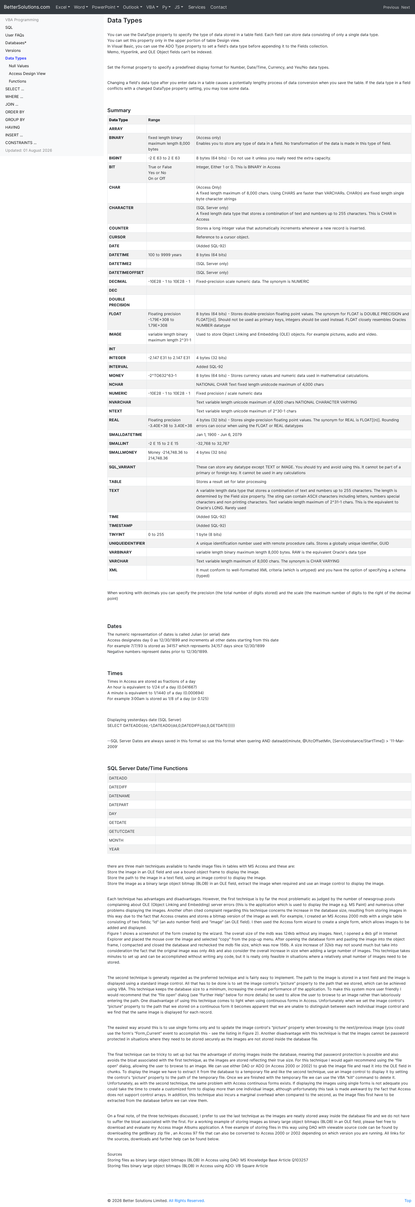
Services (196, 7)
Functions (17, 81)
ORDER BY (14, 111)
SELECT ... (14, 88)
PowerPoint (104, 7)
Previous (391, 7)
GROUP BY (15, 119)
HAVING (12, 127)
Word (79, 7)
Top (407, 1200)
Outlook (131, 7)
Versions (13, 50)
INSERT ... (14, 135)
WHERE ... (14, 96)
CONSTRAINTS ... (21, 142)
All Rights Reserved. (187, 1200)
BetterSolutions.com (27, 7)
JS (177, 7)
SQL (9, 27)
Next (405, 7)
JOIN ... (11, 104)
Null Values (19, 65)
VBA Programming (22, 19)
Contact (218, 7)
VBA (150, 7)
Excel (61, 7)
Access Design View (27, 73)
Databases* (15, 42)
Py (164, 7)
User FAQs (14, 35)
